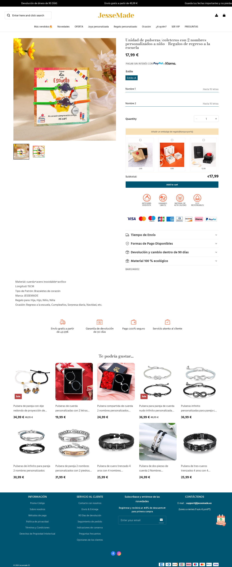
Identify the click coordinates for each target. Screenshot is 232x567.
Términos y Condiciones (37, 527)
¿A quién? (161, 26)
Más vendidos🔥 (43, 26)
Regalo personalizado (125, 26)
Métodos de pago (37, 515)
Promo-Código (37, 503)
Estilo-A (131, 78)
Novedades (63, 26)
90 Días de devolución (89, 515)
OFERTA (79, 26)
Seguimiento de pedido (90, 521)
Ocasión (146, 26)
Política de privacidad (37, 521)
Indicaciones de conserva (90, 527)
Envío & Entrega (90, 509)
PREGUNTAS (191, 26)
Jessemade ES (24, 565)
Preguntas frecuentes (90, 533)
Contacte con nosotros (89, 503)
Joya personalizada (98, 26)
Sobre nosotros (37, 509)
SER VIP (176, 26)
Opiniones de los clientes (90, 540)
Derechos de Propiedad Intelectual (37, 533)
